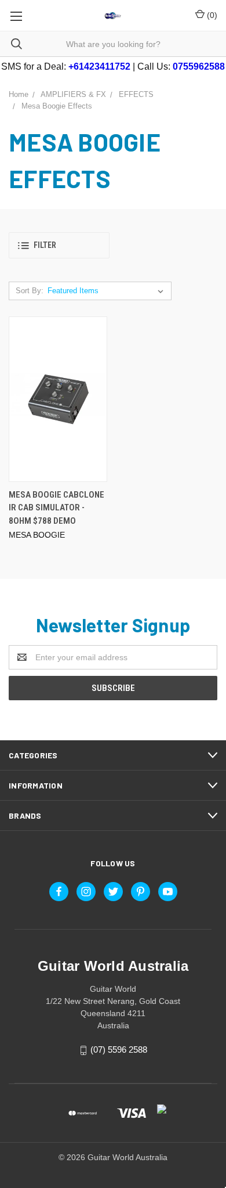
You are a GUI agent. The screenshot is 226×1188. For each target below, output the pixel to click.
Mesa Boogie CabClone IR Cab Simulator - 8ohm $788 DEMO (56, 507)
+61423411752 (99, 66)
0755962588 (199, 66)
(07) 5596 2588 (118, 1049)
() (211, 15)
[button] (59, 245)
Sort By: (29, 290)
